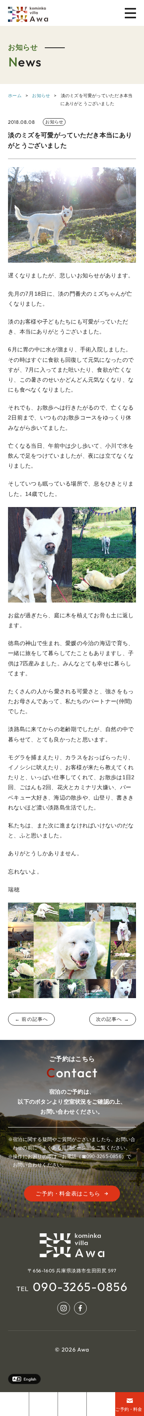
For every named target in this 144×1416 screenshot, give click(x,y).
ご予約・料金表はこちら (68, 1193)
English (30, 1379)
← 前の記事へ (31, 1019)
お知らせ (41, 95)
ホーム (15, 95)
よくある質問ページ (64, 1148)
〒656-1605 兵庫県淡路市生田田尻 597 (72, 1271)
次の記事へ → (112, 1019)
